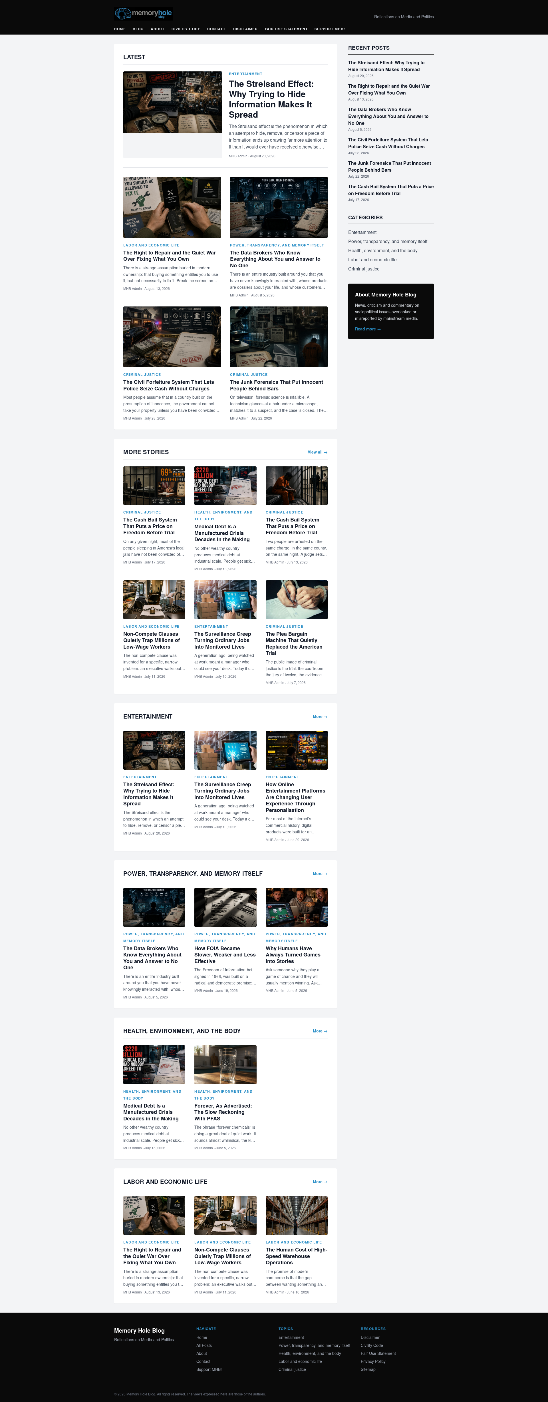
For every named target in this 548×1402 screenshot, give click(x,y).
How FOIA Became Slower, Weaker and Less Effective (225, 954)
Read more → (368, 329)
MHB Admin (238, 155)
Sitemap (368, 1369)
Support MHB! (330, 29)
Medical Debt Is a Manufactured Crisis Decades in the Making (222, 533)
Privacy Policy (373, 1361)
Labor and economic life (151, 245)
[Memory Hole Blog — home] (143, 14)
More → (320, 716)
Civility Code (186, 29)
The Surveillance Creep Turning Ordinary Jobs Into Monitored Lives (222, 640)
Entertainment (246, 73)
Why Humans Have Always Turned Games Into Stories (293, 954)
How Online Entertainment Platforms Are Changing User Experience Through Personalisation (295, 797)
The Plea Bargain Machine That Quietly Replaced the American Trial (294, 643)
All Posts (204, 1345)
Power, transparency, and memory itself (277, 245)
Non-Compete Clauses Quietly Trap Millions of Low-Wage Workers (151, 640)
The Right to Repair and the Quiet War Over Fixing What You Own (169, 256)
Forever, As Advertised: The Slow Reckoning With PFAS (223, 1112)
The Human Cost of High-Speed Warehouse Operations (296, 1256)
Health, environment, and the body (383, 250)
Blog (138, 29)
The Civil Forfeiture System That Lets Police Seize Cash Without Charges (168, 385)
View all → (318, 452)
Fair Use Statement (286, 29)
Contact (216, 29)
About (158, 29)
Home (120, 29)
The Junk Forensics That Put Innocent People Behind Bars (276, 385)
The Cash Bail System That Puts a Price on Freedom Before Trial (150, 526)
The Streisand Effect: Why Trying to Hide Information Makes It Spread (271, 98)
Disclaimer (245, 29)
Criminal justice (142, 374)
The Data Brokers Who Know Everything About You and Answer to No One (275, 259)
